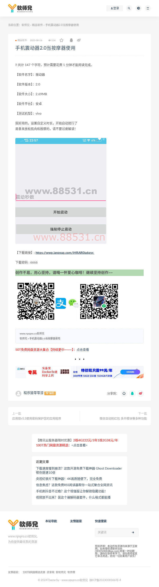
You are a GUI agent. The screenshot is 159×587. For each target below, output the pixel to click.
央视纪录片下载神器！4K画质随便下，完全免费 (69, 478)
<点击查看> (79, 445)
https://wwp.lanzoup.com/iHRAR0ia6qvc (65, 252)
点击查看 (83, 349)
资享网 (50, 572)
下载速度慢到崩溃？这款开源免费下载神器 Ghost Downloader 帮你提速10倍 (79, 470)
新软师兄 (61, 572)
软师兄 (26, 25)
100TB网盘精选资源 (34, 572)
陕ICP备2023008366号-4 (105, 580)
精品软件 (37, 25)
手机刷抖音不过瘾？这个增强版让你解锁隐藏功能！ (71, 491)
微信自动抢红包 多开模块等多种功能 (123, 418)
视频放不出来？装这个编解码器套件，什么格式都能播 (73, 497)
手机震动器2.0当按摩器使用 (45, 48)
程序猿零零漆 (33, 393)
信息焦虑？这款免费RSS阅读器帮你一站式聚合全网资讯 (74, 485)
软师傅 (71, 572)
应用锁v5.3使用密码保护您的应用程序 (36, 418)
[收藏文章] (61, 40)
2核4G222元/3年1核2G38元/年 (95, 440)
